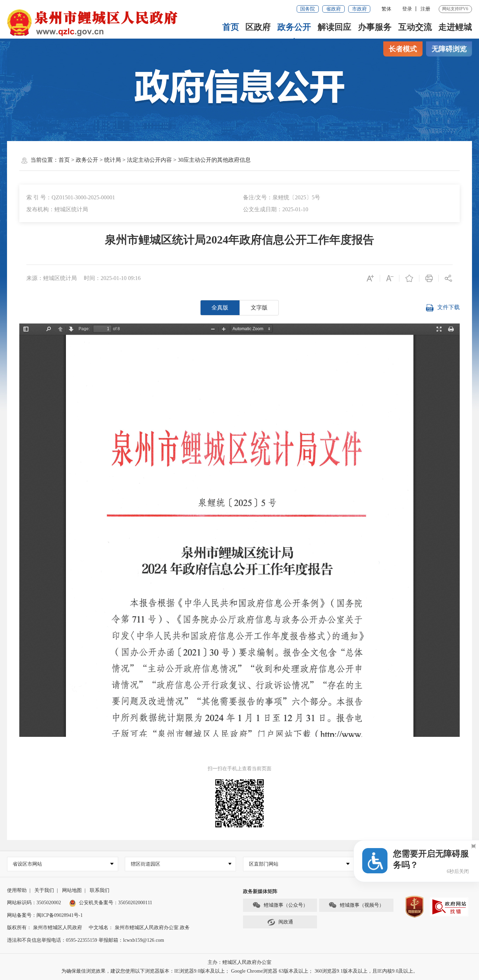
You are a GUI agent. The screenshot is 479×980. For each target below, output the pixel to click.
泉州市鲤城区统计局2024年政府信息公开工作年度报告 (239, 240)
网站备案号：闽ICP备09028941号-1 (45, 915)
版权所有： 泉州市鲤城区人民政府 (44, 927)
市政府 (359, 9)
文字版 (259, 308)
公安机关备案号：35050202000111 (115, 902)
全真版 (219, 308)
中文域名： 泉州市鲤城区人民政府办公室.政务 (139, 927)
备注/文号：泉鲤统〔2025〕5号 (281, 197)
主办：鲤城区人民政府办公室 (239, 962)
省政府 (333, 9)
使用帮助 (17, 890)
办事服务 (375, 27)
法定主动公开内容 (149, 160)
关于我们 (44, 890)
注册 (425, 9)
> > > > (155, 160)
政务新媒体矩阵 (260, 891)
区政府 (258, 27)
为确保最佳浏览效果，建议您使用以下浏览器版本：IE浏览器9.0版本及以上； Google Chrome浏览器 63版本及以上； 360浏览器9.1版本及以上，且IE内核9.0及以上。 (239, 971)
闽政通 (285, 922)
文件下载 (448, 307)
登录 (407, 9)
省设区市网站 (27, 864)
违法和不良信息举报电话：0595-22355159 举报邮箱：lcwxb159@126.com (85, 940)
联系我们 (99, 890)
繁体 (386, 9)
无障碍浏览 (449, 49)
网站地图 (72, 890)
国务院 (307, 9)
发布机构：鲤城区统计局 (57, 209)
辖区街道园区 (145, 864)
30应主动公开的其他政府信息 (214, 160)
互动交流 (415, 27)
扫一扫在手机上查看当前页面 (239, 768)
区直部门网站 (263, 864)
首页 (230, 27)
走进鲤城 (455, 27)
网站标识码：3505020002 (34, 902)
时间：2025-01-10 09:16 (112, 278)
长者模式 (403, 49)
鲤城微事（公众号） (286, 905)
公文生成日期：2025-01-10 (275, 209)
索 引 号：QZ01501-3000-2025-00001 (70, 197)
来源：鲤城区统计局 (51, 278)
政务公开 (294, 27)
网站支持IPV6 (455, 8)
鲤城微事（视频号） (362, 905)
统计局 (112, 160)
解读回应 (334, 27)
